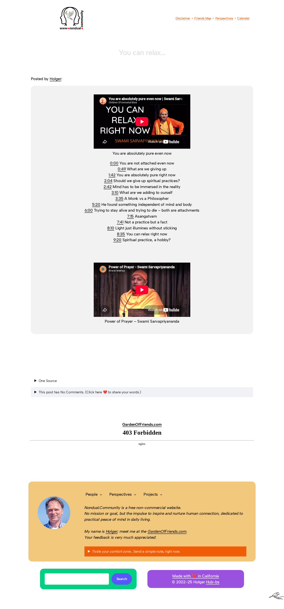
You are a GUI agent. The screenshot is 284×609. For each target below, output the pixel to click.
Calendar (243, 18)
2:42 (107, 186)
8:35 (121, 234)
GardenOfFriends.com (142, 424)
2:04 (108, 180)
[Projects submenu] (161, 494)
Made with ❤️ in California (195, 576)
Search (121, 579)
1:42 (112, 175)
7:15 (130, 216)
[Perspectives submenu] (135, 494)
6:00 (89, 210)
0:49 (122, 169)
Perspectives (224, 18)
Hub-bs (212, 582)
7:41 (120, 222)
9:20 (117, 239)
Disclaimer (183, 18)
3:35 (119, 198)
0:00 (114, 163)
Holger (55, 78)
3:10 (114, 192)
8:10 (110, 228)
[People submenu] (101, 494)
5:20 (96, 204)
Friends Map (202, 18)
